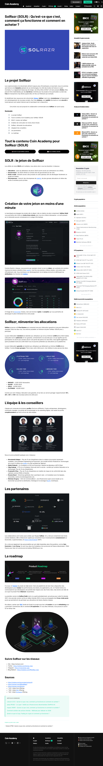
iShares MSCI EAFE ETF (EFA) (84, 270)
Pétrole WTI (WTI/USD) (82, 310)
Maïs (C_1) (78, 307)
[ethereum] (77, 124)
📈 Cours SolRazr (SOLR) (53, 151)
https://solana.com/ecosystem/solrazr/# (20, 682)
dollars (25, 463)
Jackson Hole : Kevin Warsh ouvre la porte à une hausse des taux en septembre (89, 45)
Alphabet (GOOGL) (81, 217)
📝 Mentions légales (82, 744)
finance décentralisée (30, 540)
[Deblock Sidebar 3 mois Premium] (86, 92)
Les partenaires (16, 130)
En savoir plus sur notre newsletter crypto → (86, 192)
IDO (21, 604)
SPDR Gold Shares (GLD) (82, 273)
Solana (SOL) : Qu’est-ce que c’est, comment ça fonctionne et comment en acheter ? (90, 116)
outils (14, 174)
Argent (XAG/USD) (81, 327)
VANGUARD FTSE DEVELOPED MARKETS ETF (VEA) (84, 277)
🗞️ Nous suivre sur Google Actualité (86, 737)
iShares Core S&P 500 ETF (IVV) (84, 263)
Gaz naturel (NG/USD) (82, 317)
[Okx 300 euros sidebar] (86, 23)
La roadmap (15, 133)
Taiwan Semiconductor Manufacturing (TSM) (86, 228)
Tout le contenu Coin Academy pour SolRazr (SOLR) (27, 117)
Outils (47, 743)
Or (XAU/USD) (80, 314)
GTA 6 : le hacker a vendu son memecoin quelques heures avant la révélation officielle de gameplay (90, 75)
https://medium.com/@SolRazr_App (28, 670)
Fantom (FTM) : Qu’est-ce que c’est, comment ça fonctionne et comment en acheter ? (29, 726)
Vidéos (35, 743)
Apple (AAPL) (79, 214)
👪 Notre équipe (81, 743)
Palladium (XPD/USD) (81, 320)
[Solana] (77, 115)
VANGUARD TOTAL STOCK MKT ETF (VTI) (86, 256)
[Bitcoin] (77, 133)
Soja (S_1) (78, 330)
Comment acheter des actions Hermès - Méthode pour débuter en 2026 (29, 710)
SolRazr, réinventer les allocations (21, 125)
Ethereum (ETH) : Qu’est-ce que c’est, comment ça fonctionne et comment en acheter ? (90, 125)
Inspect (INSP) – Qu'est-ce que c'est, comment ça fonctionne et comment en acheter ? (33, 707)
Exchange (19, 692)
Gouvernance (12, 172)
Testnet (14, 586)
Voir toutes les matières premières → (86, 337)
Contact (59, 743)
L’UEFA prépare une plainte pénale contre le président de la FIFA (89, 65)
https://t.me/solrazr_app (22, 668)
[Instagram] (101, 6)
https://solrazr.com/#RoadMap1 (17, 684)
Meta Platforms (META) (82, 235)
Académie (48, 738)
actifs (49, 481)
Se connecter (76, 2)
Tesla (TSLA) (79, 238)
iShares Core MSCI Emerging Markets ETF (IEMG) (86, 282)
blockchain (17, 312)
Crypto (35, 740)
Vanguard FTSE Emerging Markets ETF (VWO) (86, 286)
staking (39, 178)
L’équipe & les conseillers (18, 128)
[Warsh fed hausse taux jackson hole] (77, 45)
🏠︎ (33, 738)
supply (28, 270)
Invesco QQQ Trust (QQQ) (83, 266)
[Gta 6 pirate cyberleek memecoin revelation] (77, 75)
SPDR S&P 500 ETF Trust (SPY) (84, 260)
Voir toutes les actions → (86, 245)
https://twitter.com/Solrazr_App (23, 666)
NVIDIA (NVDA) (80, 211)
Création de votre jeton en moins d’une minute (25, 123)
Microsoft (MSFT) (80, 221)
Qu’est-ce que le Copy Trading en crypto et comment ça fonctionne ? (28, 713)
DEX (17, 690)
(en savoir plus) (59, 106)
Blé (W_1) (78, 333)
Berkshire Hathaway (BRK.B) (83, 242)
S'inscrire (87, 2)
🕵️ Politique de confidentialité (85, 746)
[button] (97, 2)
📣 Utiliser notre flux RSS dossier (85, 740)
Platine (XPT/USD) (81, 324)
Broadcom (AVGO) (81, 232)
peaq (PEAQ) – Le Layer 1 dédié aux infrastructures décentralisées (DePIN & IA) (31, 704)
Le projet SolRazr (16, 115)
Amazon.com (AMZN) (82, 224)
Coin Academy (12, 4)
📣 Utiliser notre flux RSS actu (85, 739)
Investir (59, 740)
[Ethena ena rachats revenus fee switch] (77, 55)
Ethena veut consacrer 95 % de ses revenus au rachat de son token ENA (90, 55)
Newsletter (89, 6)
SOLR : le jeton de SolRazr (19, 120)
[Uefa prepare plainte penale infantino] (77, 65)
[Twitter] (94, 6)
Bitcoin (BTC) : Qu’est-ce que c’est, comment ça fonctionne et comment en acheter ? (90, 134)
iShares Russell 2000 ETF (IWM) (84, 291)
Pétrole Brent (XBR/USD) (82, 304)
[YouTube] (98, 6)
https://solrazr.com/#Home (16, 686)
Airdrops (48, 740)
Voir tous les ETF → (86, 294)
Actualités (60, 738)
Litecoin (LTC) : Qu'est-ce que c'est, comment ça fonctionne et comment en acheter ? (33, 702)
